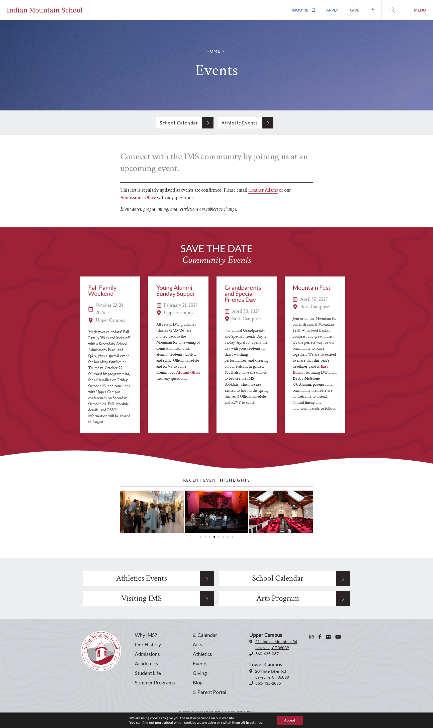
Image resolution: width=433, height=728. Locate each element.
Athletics (202, 654)
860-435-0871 (268, 653)
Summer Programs (155, 682)
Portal (373, 10)
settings (256, 722)
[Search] (391, 10)
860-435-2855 (268, 683)
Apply (332, 10)
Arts (197, 644)
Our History (148, 644)
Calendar (207, 635)
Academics (146, 663)
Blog (197, 682)
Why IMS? (146, 635)
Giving (200, 673)
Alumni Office (188, 372)
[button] (126, 512)
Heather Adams (263, 190)
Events (200, 663)
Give (354, 10)
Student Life (148, 673)
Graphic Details (244, 712)
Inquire (300, 10)
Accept (289, 720)
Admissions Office (138, 197)
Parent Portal (211, 692)
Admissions (147, 654)
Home (213, 51)
